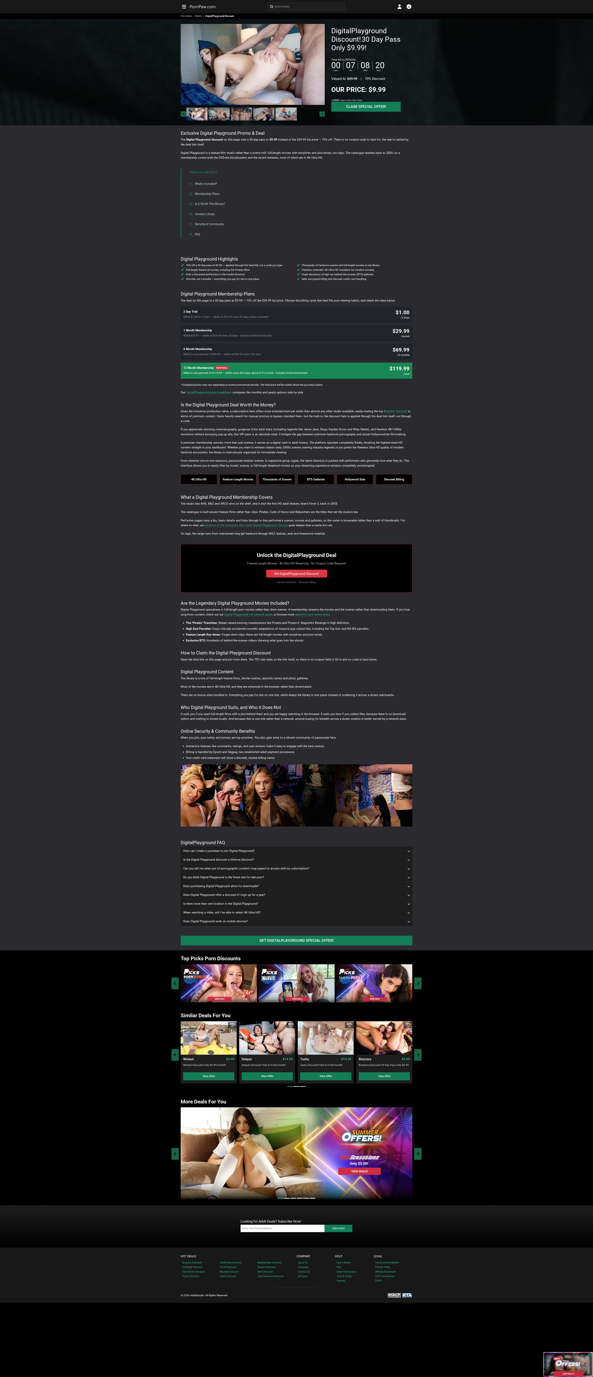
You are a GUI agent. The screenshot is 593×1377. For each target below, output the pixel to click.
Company (303, 1256)
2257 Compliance (384, 1276)
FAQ (338, 1267)
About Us (303, 1262)
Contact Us (304, 1271)
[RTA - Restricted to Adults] (407, 1295)
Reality (198, 16)
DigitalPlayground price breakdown (209, 392)
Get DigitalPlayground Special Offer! (296, 940)
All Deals (302, 1276)
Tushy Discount (190, 1276)
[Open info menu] (409, 6)
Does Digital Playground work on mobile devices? (215, 921)
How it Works (343, 1262)
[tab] (290, 1086)
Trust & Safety (344, 1276)
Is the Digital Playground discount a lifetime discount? (218, 859)
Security (340, 1280)
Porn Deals (186, 16)
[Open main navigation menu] (184, 6)
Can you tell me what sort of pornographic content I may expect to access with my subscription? (246, 868)
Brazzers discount (395, 411)
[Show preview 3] (241, 114)
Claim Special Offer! (366, 106)
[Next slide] (322, 114)
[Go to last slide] (183, 114)
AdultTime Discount (230, 1262)
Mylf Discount (265, 1271)
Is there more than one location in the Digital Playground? (220, 903)
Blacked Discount (229, 1271)
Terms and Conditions (387, 1262)
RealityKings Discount (269, 1262)
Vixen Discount (228, 1276)
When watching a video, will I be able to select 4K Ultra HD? (222, 912)
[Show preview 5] (286, 114)
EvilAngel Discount (192, 1267)
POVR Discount (228, 1267)
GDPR (378, 1280)
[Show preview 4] (264, 114)
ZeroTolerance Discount (270, 1276)
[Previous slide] (175, 983)
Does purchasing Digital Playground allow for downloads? (221, 886)
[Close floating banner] (589, 1355)
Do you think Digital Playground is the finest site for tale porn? (223, 877)
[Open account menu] (399, 6)
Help (338, 1256)
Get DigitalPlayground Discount (296, 574)
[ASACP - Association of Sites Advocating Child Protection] (394, 1295)
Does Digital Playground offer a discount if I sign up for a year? (224, 895)
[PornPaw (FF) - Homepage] (202, 6)
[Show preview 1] (197, 114)
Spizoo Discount (266, 1267)
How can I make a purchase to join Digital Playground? (219, 851)
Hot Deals (188, 1256)
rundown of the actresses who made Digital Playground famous (246, 525)
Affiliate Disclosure (385, 1271)
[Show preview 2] (219, 114)
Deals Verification (346, 1271)
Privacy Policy (382, 1267)
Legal (378, 1256)
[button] (197, 114)
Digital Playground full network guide (248, 614)
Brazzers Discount (192, 1262)
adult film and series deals (312, 614)
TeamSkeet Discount (193, 1271)
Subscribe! (338, 1228)
